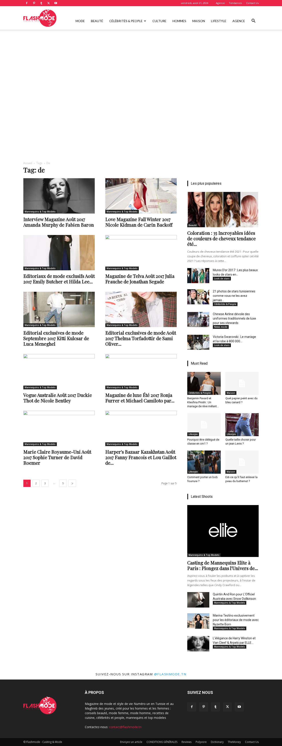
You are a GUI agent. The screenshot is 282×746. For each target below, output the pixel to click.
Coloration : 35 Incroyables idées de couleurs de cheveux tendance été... (221, 238)
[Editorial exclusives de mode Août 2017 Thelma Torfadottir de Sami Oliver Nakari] (141, 309)
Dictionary (217, 742)
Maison (198, 21)
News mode (220, 326)
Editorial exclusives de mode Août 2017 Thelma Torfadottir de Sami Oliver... (140, 338)
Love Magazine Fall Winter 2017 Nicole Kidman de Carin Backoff (139, 222)
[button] (253, 21)
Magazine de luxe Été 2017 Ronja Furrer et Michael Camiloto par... (139, 397)
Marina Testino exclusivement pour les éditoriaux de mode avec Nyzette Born (236, 620)
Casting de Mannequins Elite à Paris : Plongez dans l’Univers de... (222, 565)
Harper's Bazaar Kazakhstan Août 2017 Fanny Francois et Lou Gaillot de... (140, 457)
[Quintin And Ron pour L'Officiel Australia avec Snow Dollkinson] (198, 600)
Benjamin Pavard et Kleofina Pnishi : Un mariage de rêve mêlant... (203, 402)
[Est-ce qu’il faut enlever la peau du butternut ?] (242, 462)
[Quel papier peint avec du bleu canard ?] (242, 383)
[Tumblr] (41, 3)
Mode (80, 21)
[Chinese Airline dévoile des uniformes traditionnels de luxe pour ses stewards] (198, 319)
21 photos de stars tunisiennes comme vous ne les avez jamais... (234, 296)
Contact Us (252, 3)
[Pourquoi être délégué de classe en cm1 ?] (204, 424)
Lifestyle (218, 21)
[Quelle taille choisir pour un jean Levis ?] (242, 424)
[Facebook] (26, 3)
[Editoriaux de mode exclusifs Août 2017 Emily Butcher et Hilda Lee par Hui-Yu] (59, 252)
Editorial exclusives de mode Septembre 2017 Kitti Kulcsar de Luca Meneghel (56, 338)
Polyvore (201, 742)
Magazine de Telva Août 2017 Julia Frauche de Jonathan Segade (139, 278)
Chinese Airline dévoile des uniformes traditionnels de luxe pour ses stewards (234, 318)
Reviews (186, 742)
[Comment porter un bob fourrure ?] (204, 462)
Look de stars (222, 278)
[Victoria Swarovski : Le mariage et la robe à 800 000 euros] (198, 342)
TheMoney (234, 742)
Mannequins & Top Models (40, 211)
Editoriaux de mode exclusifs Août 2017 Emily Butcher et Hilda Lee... (59, 278)
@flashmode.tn (170, 674)
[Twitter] (48, 3)
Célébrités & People (126, 21)
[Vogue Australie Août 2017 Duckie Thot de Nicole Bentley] (59, 371)
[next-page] (72, 483)
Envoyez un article (131, 742)
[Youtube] (55, 3)
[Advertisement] (141, 62)
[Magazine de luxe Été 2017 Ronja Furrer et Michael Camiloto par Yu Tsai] (141, 371)
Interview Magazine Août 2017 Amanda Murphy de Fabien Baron (58, 222)
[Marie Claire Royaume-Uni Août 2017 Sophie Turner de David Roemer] (59, 428)
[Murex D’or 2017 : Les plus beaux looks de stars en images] (198, 275)
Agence (220, 3)
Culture (159, 21)
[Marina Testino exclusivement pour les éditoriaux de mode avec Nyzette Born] (198, 621)
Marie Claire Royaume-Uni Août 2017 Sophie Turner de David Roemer (57, 457)
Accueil (27, 163)
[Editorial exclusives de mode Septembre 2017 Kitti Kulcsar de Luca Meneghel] (59, 309)
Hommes (179, 21)
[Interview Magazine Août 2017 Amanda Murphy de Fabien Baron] (59, 196)
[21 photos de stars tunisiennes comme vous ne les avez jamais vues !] (198, 297)
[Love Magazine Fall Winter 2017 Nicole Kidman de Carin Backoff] (141, 196)
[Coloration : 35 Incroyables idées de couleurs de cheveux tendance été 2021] (223, 209)
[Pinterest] (34, 3)
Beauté (97, 21)
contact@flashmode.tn (125, 727)
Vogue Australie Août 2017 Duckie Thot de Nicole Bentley (57, 397)
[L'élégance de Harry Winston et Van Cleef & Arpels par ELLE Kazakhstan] (198, 643)
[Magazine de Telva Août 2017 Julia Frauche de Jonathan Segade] (141, 252)
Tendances (235, 3)
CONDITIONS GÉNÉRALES (162, 742)
